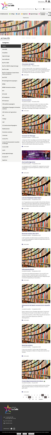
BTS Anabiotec (6, 97)
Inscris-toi (26, 18)
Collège (13, 14)
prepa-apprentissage (7, 153)
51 (36, 399)
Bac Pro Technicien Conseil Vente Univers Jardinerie (10, 73)
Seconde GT (5, 156)
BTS (3, 90)
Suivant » (41, 399)
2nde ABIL (4, 49)
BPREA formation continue (8, 87)
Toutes (4, 46)
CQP (3, 122)
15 (42, 397)
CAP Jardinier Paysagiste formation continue (11, 108)
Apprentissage (34, 14)
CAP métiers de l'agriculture (9, 112)
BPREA (3, 84)
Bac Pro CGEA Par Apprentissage (10, 66)
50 (32, 399)
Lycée (18, 14)
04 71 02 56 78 (8, 420)
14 (39, 397)
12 (32, 397)
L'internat (4, 135)
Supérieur (25, 14)
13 (36, 397)
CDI (3, 115)
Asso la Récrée (5, 59)
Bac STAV (4, 77)
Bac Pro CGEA (5, 62)
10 (26, 397)
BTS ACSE (4, 94)
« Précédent (26, 395)
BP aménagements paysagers (9, 80)
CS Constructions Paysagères (9, 125)
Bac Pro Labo (5, 69)
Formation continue (7, 132)
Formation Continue (42, 13)
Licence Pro (5, 138)
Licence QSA (5, 147)
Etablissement (6, 128)
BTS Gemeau (5, 100)
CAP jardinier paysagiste (8, 104)
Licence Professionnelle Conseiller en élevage (10, 142)
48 (48, 397)
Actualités (4, 52)
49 (29, 399)
